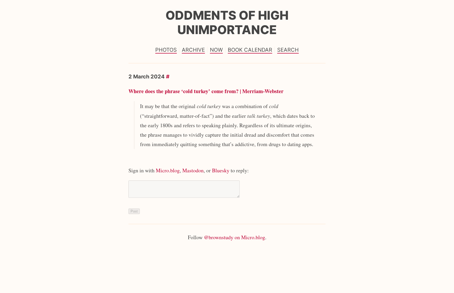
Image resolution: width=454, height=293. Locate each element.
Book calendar (250, 50)
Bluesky (220, 170)
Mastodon (193, 170)
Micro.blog (168, 170)
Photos (166, 50)
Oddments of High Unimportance (227, 22)
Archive (193, 50)
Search (288, 50)
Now (216, 50)
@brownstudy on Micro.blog (234, 237)
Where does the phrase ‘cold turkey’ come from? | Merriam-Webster (205, 91)
